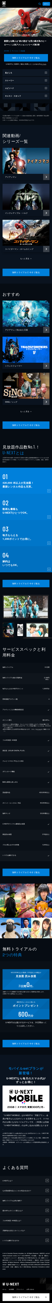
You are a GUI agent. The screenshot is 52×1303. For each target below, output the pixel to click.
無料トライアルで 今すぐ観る (26, 57)
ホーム (4, 1289)
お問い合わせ (30, 1289)
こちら (44, 64)
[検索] (40, 4)
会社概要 (11, 1289)
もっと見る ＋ (26, 258)
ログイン (46, 4)
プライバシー (20, 1289)
